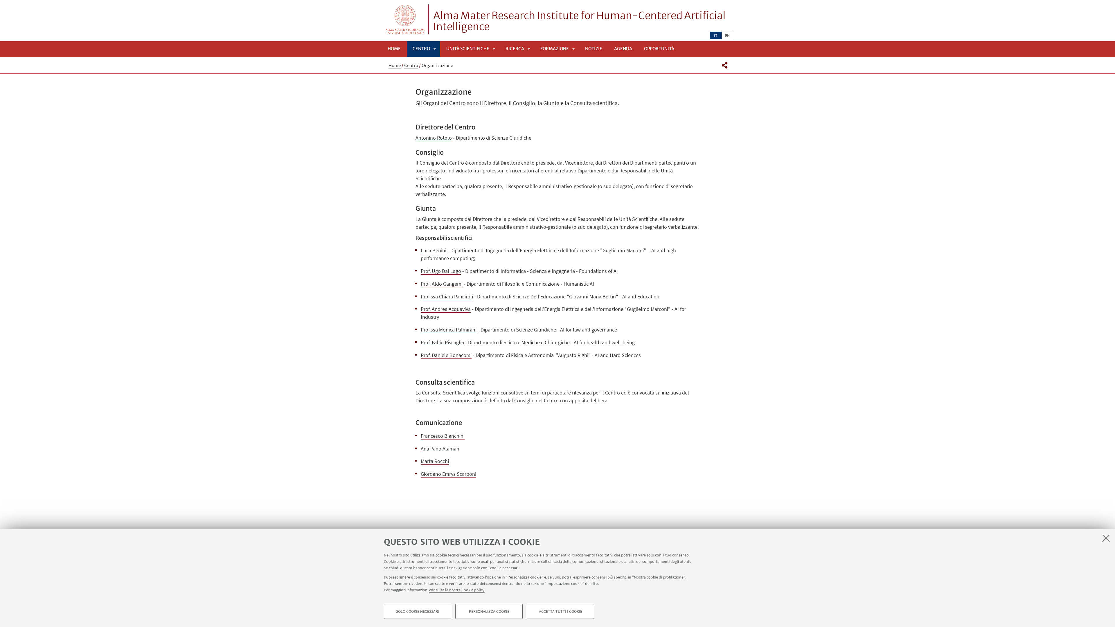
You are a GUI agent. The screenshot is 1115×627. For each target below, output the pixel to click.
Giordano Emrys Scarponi (448, 474)
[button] (724, 65)
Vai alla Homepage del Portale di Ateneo (405, 19)
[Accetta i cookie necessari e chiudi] (1106, 538)
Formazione (554, 48)
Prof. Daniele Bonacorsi (446, 355)
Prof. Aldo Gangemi (442, 283)
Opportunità (659, 48)
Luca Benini (433, 250)
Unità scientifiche (467, 48)
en (727, 35)
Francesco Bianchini (443, 436)
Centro (421, 48)
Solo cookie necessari (417, 611)
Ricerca (515, 48)
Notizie (593, 48)
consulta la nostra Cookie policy (457, 589)
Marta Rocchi (435, 461)
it (715, 35)
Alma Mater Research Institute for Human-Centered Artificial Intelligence (579, 21)
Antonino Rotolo (434, 137)
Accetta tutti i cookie (560, 611)
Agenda (623, 48)
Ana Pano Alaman (440, 448)
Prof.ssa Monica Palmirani (448, 329)
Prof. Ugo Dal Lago (441, 271)
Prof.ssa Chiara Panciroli (447, 296)
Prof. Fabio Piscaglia (442, 342)
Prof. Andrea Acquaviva (446, 309)
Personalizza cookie (489, 611)
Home (394, 48)
